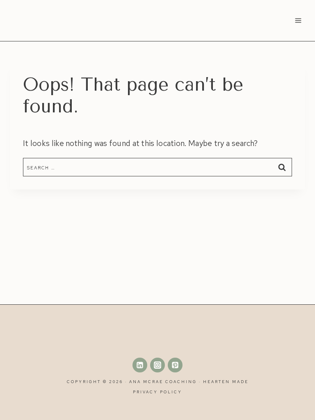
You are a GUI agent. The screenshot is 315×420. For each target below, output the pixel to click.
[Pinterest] (175, 365)
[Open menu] (298, 20)
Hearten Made (226, 381)
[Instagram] (157, 365)
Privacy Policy (157, 392)
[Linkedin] (139, 365)
